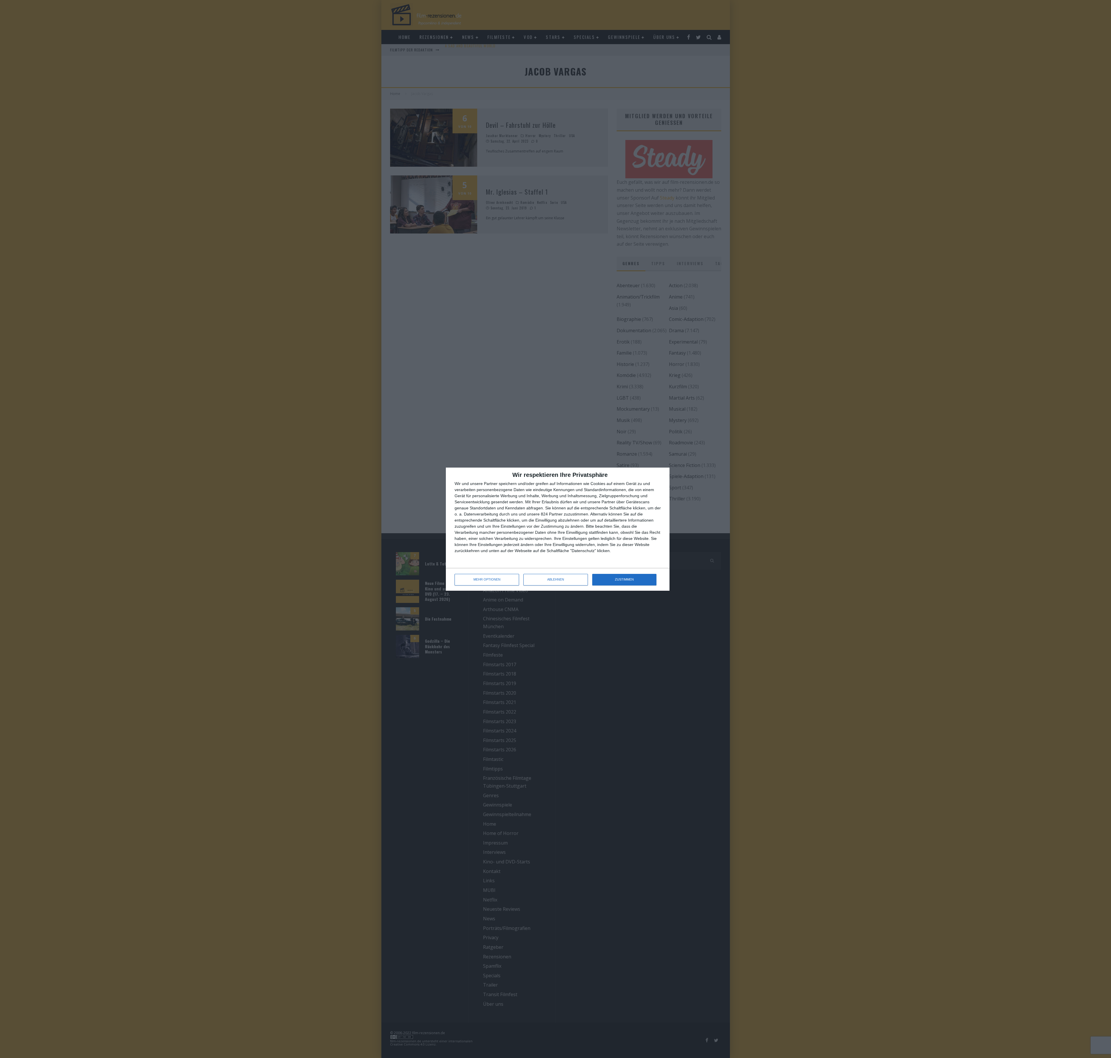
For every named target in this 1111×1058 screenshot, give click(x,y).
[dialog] (558, 529)
